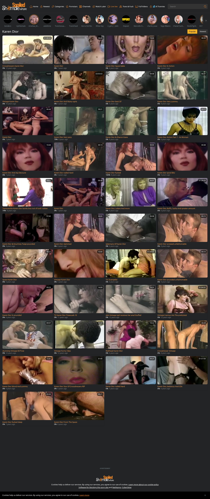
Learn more (84, 495)
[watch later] (6, 39)
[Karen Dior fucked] (131, 159)
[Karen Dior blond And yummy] (27, 373)
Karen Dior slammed (62, 244)
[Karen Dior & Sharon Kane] (131, 124)
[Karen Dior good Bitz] (182, 159)
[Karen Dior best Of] (131, 88)
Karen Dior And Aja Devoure (14, 173)
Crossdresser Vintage (166, 351)
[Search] (205, 6)
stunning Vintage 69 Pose (13, 351)
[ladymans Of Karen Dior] (131, 231)
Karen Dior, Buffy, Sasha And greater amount (176, 208)
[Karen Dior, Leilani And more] (131, 195)
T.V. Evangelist (111, 280)
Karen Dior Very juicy (63, 137)
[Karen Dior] (79, 53)
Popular (192, 31)
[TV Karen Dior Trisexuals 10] (79, 302)
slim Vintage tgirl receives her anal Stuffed (123, 315)
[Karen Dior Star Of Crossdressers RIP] (79, 373)
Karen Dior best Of (113, 101)
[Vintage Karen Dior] (27, 88)
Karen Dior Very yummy (167, 101)
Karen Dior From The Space (65, 422)
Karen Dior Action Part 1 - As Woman (172, 137)
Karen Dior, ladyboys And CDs (169, 386)
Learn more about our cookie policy (143, 484)
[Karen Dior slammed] (79, 231)
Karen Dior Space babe (115, 66)
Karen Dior (58, 66)
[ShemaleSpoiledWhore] (14, 6)
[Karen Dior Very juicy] (79, 124)
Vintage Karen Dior (10, 101)
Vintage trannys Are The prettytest (172, 315)
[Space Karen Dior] (27, 266)
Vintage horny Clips (62, 351)
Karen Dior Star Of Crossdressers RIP (69, 386)
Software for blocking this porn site (94, 487)
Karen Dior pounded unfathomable (172, 280)
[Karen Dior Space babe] (131, 53)
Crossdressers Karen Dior (13, 66)
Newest (203, 31)
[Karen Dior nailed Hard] (79, 159)
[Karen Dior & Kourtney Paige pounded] (27, 231)
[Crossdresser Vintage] (182, 337)
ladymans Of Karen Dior (116, 244)
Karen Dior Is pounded (12, 315)
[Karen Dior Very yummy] (182, 88)
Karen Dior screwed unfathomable (171, 244)
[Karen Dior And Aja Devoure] (27, 159)
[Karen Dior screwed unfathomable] (182, 231)
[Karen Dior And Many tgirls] (79, 88)
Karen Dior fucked (113, 173)
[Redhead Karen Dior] (131, 337)
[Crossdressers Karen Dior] (27, 53)
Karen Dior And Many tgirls (65, 101)
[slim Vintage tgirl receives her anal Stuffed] (131, 302)
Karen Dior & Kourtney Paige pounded (18, 244)
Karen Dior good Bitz (166, 173)
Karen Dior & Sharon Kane (117, 137)
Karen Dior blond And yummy (15, 386)
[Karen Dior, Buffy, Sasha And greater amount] (182, 195)
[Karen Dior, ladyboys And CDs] (182, 373)
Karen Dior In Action (165, 66)
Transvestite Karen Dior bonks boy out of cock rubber (25, 208)
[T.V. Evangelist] (131, 266)
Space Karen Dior (9, 280)
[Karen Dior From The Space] (79, 409)
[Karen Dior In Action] (182, 53)
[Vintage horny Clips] (79, 337)
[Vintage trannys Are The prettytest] (182, 302)
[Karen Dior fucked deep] (27, 409)
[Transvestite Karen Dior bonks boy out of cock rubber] (27, 195)
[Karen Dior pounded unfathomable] (182, 266)
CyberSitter (127, 487)
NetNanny (116, 487)
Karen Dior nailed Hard (63, 173)
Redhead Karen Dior (114, 351)
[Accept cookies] (205, 495)
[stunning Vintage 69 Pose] (27, 337)
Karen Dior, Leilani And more (118, 208)
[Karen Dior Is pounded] (27, 302)
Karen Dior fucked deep (12, 422)
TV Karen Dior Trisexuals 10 (65, 315)
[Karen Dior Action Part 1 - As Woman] (182, 124)
